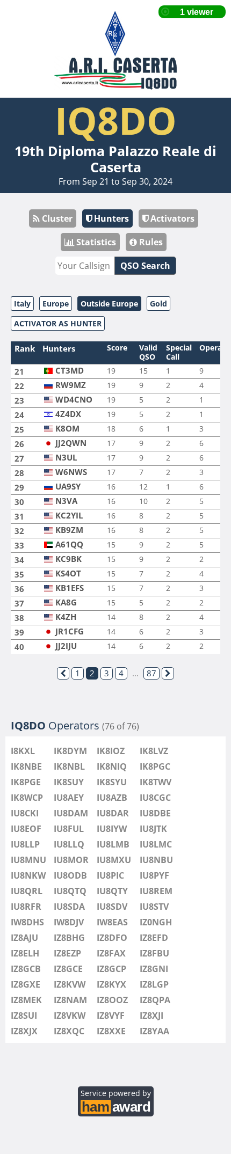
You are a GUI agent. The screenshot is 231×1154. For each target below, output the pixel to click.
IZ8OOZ (112, 1000)
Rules (150, 242)
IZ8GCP (111, 969)
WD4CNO (73, 400)
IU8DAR (113, 813)
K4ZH (65, 617)
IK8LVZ (154, 751)
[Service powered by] (116, 1105)
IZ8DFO (112, 938)
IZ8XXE (111, 1031)
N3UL (66, 458)
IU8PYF (154, 875)
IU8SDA (69, 906)
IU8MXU (114, 860)
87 (151, 673)
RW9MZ (70, 385)
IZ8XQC (69, 1031)
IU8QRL (26, 891)
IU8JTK (153, 829)
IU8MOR (71, 860)
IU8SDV (112, 906)
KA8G (66, 602)
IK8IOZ (111, 751)
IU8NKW (28, 875)
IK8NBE (26, 766)
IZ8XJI (151, 1015)
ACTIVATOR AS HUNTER (58, 323)
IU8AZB (112, 798)
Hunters (110, 218)
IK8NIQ (112, 766)
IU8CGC (155, 798)
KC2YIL (69, 516)
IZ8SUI (24, 1015)
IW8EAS (112, 922)
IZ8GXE (25, 984)
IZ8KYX (111, 984)
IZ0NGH (156, 922)
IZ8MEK (26, 1000)
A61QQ (69, 545)
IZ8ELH (25, 953)
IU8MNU (28, 860)
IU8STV (154, 906)
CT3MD (69, 371)
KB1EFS (69, 588)
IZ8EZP (67, 953)
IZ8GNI (154, 969)
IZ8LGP (154, 984)
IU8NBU (156, 860)
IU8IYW (112, 829)
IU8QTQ (70, 891)
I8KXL (23, 751)
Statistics (95, 242)
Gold (158, 303)
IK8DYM (70, 751)
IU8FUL (69, 829)
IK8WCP (27, 798)
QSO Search (145, 266)
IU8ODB (70, 875)
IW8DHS (27, 922)
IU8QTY (112, 891)
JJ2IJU (66, 646)
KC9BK (68, 559)
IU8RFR (26, 906)
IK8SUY (69, 782)
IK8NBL (69, 766)
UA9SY (68, 487)
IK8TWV (155, 782)
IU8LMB (113, 844)
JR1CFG (69, 631)
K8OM (67, 429)
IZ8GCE (68, 969)
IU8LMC (156, 844)
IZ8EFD (154, 938)
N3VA (66, 501)
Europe (55, 303)
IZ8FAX (111, 953)
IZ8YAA (154, 1031)
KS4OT (68, 573)
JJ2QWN (70, 443)
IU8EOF (26, 829)
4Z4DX (68, 414)
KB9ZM (69, 530)
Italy (22, 303)
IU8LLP (25, 844)
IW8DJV (69, 922)
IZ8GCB (26, 969)
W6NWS (71, 472)
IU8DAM (71, 813)
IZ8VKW (69, 1015)
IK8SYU (112, 782)
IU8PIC (110, 875)
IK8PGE (26, 782)
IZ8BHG (69, 938)
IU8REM (156, 891)
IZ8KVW (69, 984)
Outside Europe (109, 303)
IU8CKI (25, 813)
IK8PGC (155, 766)
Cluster (56, 218)
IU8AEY (69, 798)
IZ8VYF (111, 1015)
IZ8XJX (24, 1031)
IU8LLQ (69, 844)
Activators (171, 218)
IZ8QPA (155, 1000)
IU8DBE (155, 813)
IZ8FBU (154, 953)
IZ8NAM (70, 1000)
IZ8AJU (24, 938)
